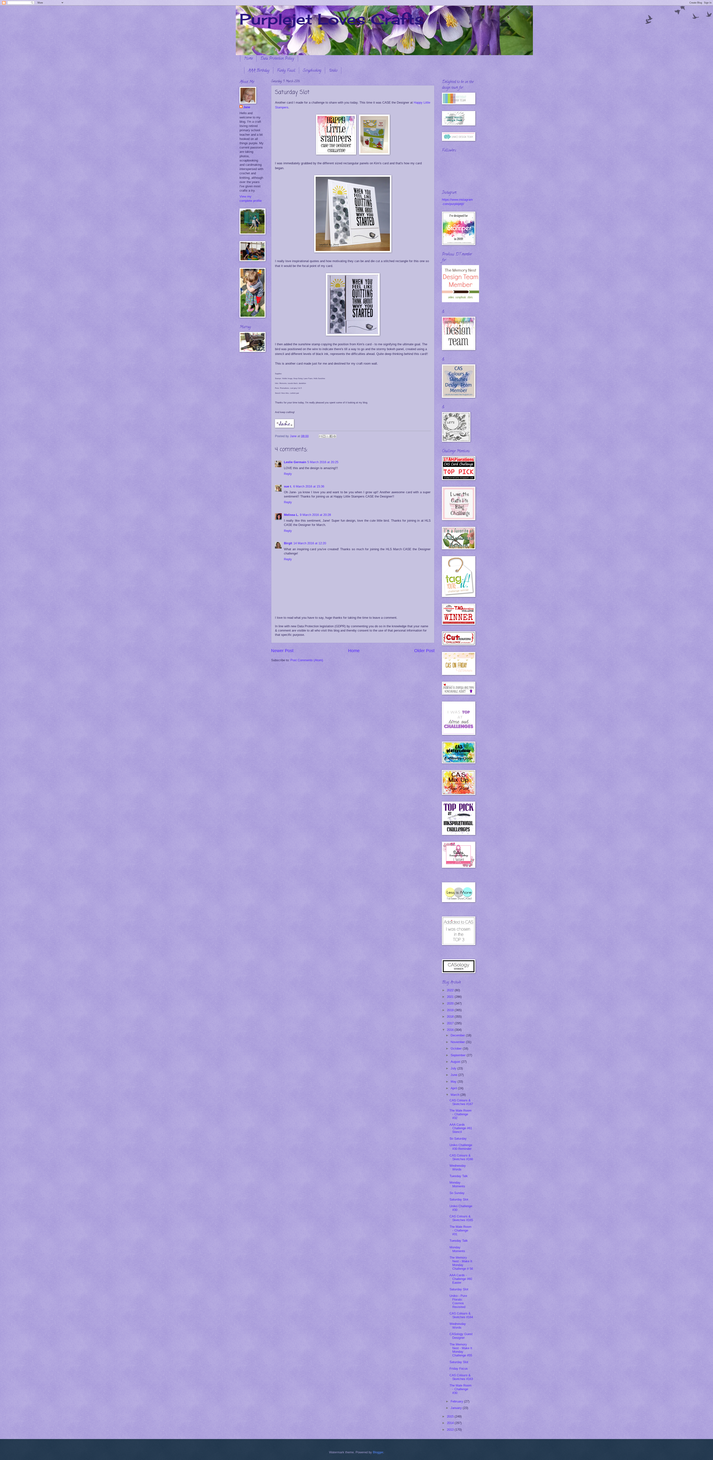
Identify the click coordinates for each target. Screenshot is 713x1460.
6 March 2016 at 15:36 (308, 486)
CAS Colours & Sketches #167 (461, 1102)
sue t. (288, 486)
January (457, 1408)
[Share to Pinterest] (334, 436)
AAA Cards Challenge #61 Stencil (461, 1128)
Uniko (333, 71)
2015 (451, 1416)
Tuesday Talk (459, 1176)
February (457, 1401)
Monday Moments (457, 1184)
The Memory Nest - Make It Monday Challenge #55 (461, 1350)
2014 (451, 1423)
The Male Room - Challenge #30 (460, 1389)
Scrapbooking (312, 71)
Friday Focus (459, 1368)
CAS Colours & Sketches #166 (461, 1157)
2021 (451, 997)
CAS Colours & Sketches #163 (461, 1377)
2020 (451, 1003)
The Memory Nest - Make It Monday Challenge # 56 (461, 1263)
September (459, 1055)
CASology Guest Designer (461, 1336)
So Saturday (458, 1138)
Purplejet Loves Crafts (332, 19)
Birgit (288, 543)
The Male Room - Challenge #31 (460, 1230)
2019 (451, 1010)
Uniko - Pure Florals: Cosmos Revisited (458, 1301)
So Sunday (457, 1193)
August (456, 1061)
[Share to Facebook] (331, 436)
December (458, 1035)
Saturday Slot (459, 1199)
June (454, 1075)
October (457, 1048)
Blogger (378, 1452)
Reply (288, 474)
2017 (451, 1023)
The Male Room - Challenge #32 (460, 1114)
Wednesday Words (458, 1167)
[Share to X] (327, 436)
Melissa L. (291, 515)
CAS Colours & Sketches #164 (461, 1315)
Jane (246, 107)
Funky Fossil (286, 71)
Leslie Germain (295, 462)
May (454, 1081)
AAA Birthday (258, 71)
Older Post (424, 650)
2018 (451, 1016)
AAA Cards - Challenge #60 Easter (461, 1278)
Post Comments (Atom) (306, 660)
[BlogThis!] (324, 436)
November (458, 1042)
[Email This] (320, 436)
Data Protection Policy (277, 59)
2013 (451, 1429)
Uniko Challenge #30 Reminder (461, 1147)
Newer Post (282, 650)
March (455, 1095)
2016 (451, 1030)
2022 (451, 990)
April (454, 1088)
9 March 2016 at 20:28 (315, 515)
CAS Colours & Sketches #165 (461, 1218)
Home (248, 59)
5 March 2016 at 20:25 (322, 462)
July (454, 1068)
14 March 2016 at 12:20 (309, 543)
